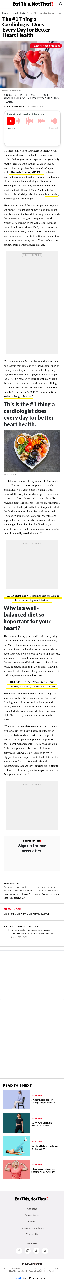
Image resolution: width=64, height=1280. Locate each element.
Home (5, 12)
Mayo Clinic (15, 645)
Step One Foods (40, 190)
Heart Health (39, 914)
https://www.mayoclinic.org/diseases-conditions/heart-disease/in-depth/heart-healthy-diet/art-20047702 (32, 933)
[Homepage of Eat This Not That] (31, 1199)
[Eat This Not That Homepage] (33, 4)
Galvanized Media (26, 1269)
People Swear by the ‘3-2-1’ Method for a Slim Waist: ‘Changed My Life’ (30, 394)
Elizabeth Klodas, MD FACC (26, 172)
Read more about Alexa (14, 897)
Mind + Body (19, 12)
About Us (32, 1208)
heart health (51, 194)
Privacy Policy (32, 1215)
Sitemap (32, 1221)
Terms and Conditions (32, 1227)
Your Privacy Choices (35, 1278)
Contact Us (32, 1233)
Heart (21, 914)
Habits (9, 914)
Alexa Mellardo (15, 106)
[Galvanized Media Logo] (32, 1264)
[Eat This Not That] (32, 841)
